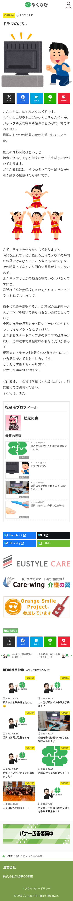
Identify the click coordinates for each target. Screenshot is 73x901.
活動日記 (9, 15)
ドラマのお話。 (39, 465)
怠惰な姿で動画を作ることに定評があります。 (49, 487)
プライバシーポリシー (38, 888)
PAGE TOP (68, 871)
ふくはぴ (28, 895)
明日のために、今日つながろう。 (49, 505)
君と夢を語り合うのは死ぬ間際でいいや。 (49, 447)
